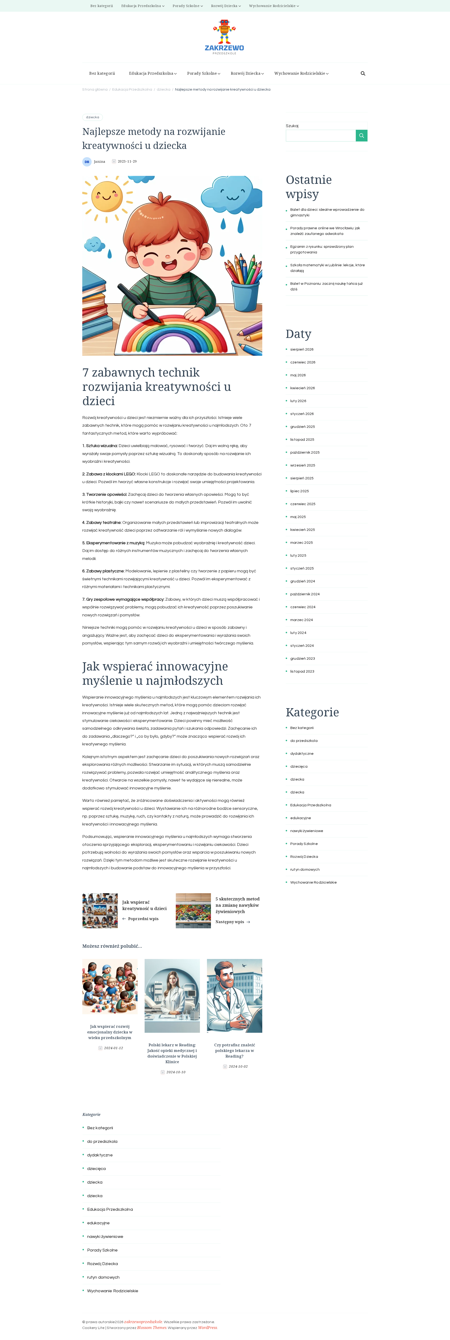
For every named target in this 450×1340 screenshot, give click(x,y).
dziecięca (299, 766)
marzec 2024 (301, 620)
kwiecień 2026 (302, 388)
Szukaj (292, 126)
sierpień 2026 (302, 349)
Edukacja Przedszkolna (141, 6)
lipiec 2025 (299, 491)
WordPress (207, 1327)
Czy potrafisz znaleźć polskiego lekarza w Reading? (234, 1050)
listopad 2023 (302, 671)
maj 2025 (298, 517)
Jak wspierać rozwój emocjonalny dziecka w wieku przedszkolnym (109, 1032)
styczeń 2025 (302, 568)
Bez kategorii (101, 6)
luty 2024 (298, 633)
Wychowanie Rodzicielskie (272, 6)
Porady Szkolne (186, 6)
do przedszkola (304, 741)
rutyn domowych (305, 869)
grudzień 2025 (302, 427)
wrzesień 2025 (302, 465)
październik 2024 (305, 594)
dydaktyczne (302, 753)
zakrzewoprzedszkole (143, 1321)
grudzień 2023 (302, 658)
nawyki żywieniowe (306, 831)
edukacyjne (300, 818)
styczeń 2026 (302, 414)
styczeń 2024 (302, 646)
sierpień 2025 (302, 478)
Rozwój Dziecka (224, 6)
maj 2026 (298, 375)
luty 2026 (298, 401)
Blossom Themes (151, 1327)
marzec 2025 (301, 542)
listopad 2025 (302, 439)
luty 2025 (298, 555)
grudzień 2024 (302, 581)
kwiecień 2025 (302, 530)
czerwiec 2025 (303, 504)
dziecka (92, 117)
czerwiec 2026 (303, 362)
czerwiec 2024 (303, 607)
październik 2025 (305, 452)
